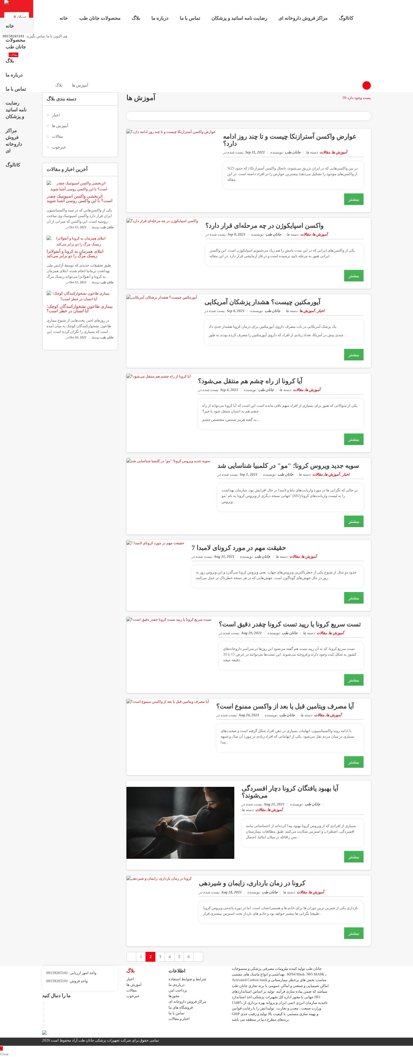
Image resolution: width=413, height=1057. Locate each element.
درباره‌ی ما (177, 985)
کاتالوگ (346, 18)
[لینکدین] (43, 1026)
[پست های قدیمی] (198, 957)
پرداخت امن (178, 990)
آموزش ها (60, 126)
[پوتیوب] (43, 1009)
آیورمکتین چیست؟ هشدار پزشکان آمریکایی (262, 302)
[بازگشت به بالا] (1, 1048)
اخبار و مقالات (179, 1019)
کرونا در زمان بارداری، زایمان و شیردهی (252, 883)
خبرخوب (59, 147)
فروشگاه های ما (181, 1007)
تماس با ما (190, 18)
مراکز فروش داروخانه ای (303, 18)
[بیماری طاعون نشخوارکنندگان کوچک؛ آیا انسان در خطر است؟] (79, 296)
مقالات (57, 136)
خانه (64, 18)
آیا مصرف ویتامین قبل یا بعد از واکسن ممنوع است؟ (285, 706)
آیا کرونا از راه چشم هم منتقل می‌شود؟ (250, 381)
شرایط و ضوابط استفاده (187, 979)
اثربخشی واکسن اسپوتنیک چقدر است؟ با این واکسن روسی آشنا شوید (79, 198)
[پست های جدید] (131, 957)
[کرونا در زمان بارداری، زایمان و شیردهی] (159, 878)
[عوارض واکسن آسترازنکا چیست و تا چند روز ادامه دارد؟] (171, 131)
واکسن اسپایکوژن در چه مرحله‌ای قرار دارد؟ (264, 225)
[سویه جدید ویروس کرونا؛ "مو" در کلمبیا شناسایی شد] (168, 461)
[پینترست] (43, 1015)
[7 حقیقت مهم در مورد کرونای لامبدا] (155, 543)
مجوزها (174, 996)
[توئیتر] (43, 1004)
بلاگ (136, 18)
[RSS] (366, 85)
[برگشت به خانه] (44, 85)
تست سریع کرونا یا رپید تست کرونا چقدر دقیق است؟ (290, 624)
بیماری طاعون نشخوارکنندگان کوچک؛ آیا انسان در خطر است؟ (80, 308)
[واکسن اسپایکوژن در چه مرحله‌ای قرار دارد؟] (162, 220)
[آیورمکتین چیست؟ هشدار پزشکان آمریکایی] (161, 297)
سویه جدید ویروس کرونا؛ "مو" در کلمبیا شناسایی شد (288, 465)
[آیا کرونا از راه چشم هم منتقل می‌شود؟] (158, 376)
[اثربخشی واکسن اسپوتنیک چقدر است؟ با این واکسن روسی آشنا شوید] (79, 186)
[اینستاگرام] (43, 1021)
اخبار (56, 115)
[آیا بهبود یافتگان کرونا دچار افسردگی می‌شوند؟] (180, 822)
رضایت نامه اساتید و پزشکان (239, 18)
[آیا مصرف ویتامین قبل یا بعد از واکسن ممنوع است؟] (167, 701)
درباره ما (160, 18)
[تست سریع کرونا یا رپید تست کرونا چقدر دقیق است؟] (169, 619)
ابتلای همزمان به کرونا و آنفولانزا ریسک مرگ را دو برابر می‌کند (75, 253)
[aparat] (44, 1032)
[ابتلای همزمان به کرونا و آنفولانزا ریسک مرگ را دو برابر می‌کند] (79, 241)
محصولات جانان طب (100, 18)
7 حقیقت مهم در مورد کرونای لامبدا (239, 547)
